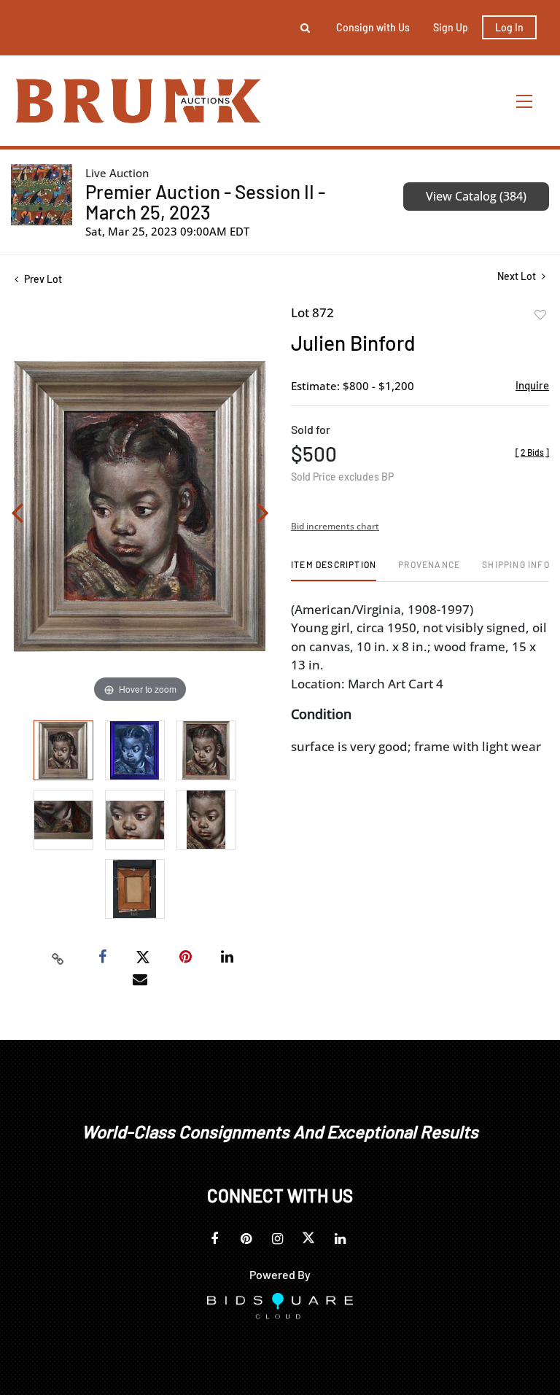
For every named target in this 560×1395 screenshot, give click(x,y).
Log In (509, 27)
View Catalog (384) (476, 196)
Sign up (450, 27)
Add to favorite (540, 315)
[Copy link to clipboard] (58, 957)
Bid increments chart (335, 526)
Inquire (532, 385)
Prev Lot (42, 279)
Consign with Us (373, 27)
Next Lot (517, 276)
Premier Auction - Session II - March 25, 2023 (205, 201)
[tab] (333, 569)
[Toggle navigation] (525, 101)
